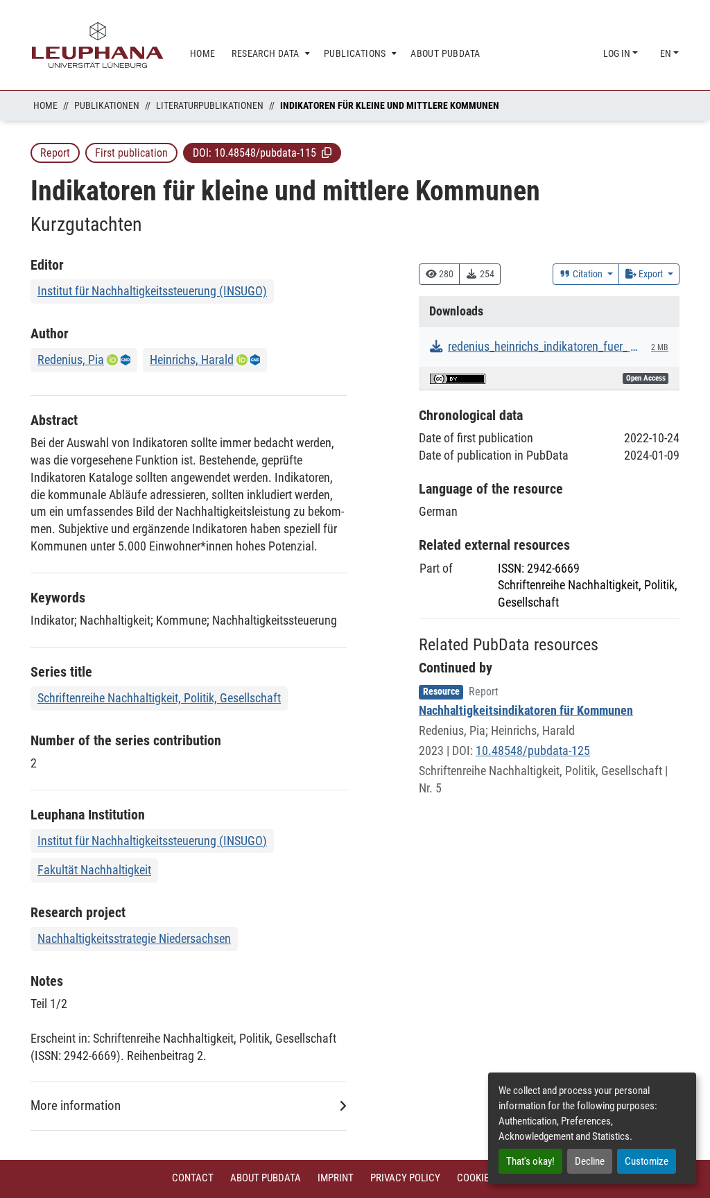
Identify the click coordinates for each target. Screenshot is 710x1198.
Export (651, 273)
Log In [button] (617, 53)
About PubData (265, 1178)
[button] (326, 152)
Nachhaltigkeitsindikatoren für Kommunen (526, 710)
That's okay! (530, 1161)
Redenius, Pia (70, 359)
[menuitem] (269, 53)
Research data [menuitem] (265, 53)
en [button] (666, 53)
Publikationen (106, 105)
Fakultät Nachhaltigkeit (94, 869)
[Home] (98, 45)
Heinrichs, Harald (192, 359)
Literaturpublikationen (209, 105)
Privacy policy (405, 1178)
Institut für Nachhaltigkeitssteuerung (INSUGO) (152, 291)
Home (45, 105)
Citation (588, 273)
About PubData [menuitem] (445, 53)
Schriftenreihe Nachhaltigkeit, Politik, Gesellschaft (159, 698)
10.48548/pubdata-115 (265, 152)
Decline (590, 1161)
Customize (646, 1161)
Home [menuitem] (203, 53)
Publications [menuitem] (355, 53)
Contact (193, 1178)
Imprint (336, 1178)
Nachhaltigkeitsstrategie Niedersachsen (134, 938)
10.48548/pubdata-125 (533, 750)
